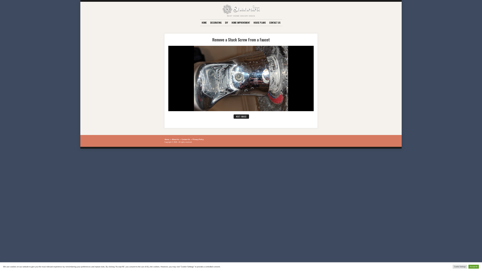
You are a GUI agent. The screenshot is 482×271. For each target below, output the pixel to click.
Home (204, 22)
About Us (175, 139)
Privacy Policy (198, 139)
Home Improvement (241, 22)
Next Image (241, 116)
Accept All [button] (473, 267)
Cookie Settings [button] (460, 267)
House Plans (260, 22)
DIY (226, 22)
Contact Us (274, 22)
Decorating (216, 22)
